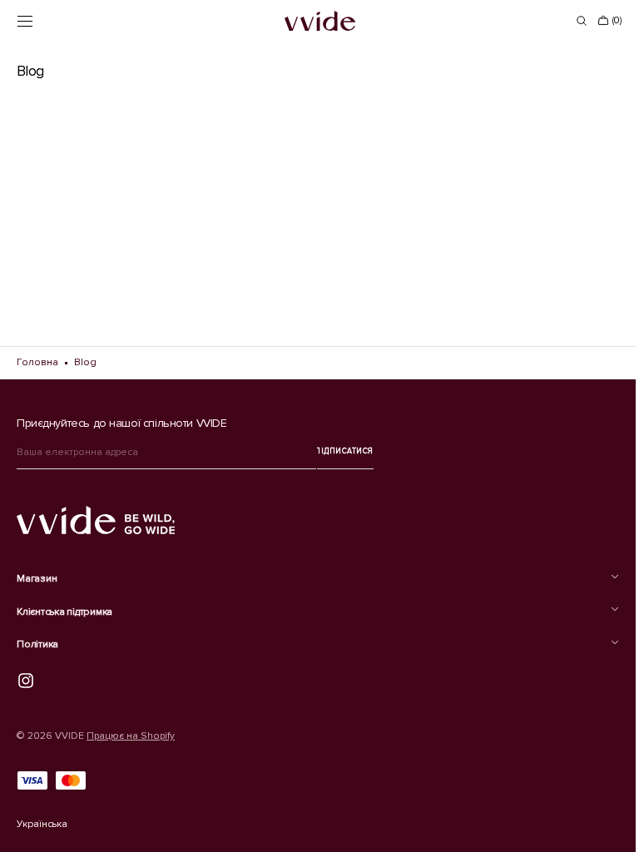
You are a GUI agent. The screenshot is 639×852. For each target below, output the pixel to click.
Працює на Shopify (131, 736)
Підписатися (345, 451)
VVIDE (69, 736)
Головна (37, 362)
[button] (25, 20)
